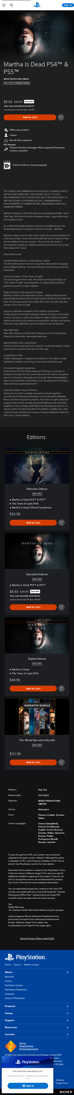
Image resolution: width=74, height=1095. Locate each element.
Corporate (9, 993)
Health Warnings (16, 907)
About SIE (9, 976)
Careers (8, 981)
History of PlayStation (15, 998)
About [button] (8, 972)
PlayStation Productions (16, 989)
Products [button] (10, 1006)
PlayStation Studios (14, 985)
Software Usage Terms (62, 1082)
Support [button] (9, 1020)
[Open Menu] (4, 5)
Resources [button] (11, 1027)
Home (7, 964)
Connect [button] (9, 1034)
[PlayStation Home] (37, 5)
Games (17, 964)
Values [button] (9, 1013)
